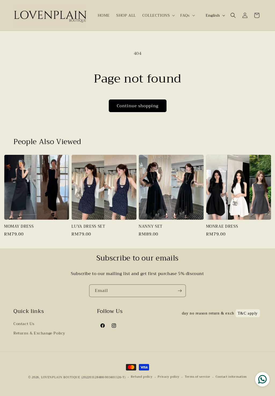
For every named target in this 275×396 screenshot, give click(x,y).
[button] (158, 15)
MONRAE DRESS (222, 226)
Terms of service (197, 376)
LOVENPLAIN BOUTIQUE (60, 377)
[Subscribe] (180, 290)
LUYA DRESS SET (88, 226)
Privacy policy (168, 376)
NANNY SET (150, 226)
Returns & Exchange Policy (39, 333)
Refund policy (141, 376)
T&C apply (248, 313)
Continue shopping (137, 105)
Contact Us (24, 323)
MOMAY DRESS (19, 226)
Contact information (231, 376)
